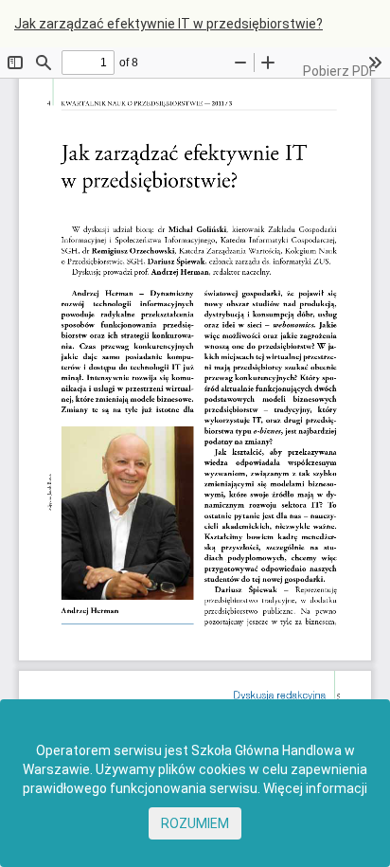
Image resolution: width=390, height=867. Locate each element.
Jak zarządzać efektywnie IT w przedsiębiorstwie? (168, 23)
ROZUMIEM (195, 823)
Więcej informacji (315, 788)
